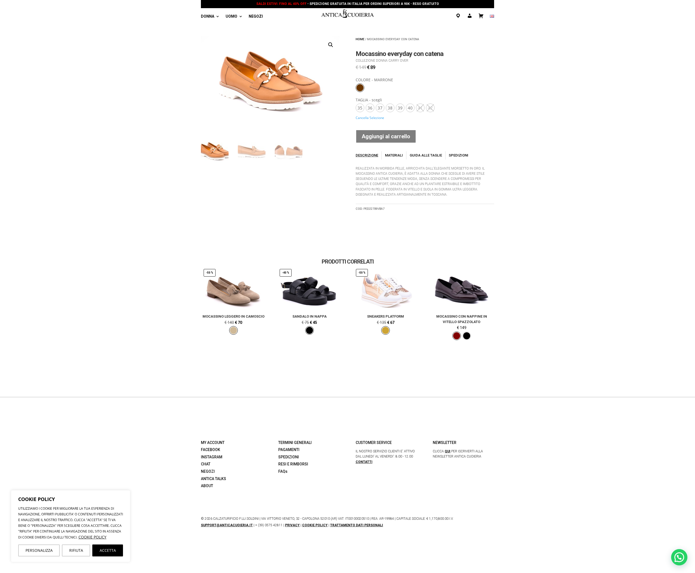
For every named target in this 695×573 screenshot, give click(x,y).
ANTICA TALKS (213, 479)
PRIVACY (292, 525)
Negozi (256, 16)
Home (360, 39)
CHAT (205, 464)
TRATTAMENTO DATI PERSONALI (356, 525)
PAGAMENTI (288, 449)
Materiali (394, 155)
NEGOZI (208, 471)
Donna (207, 16)
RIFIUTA (76, 550)
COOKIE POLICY (92, 537)
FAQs (283, 471)
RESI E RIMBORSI (293, 464)
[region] (70, 526)
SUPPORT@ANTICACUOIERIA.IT (227, 525)
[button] (331, 45)
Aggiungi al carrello (386, 136)
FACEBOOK (210, 449)
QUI (447, 451)
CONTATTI (364, 462)
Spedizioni (458, 155)
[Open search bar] (271, 17)
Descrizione (367, 155)
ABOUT (207, 486)
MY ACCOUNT (213, 442)
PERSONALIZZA (39, 550)
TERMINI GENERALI (295, 442)
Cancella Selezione (370, 118)
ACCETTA (108, 550)
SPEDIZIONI (288, 457)
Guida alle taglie (426, 155)
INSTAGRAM (211, 457)
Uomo (231, 16)
